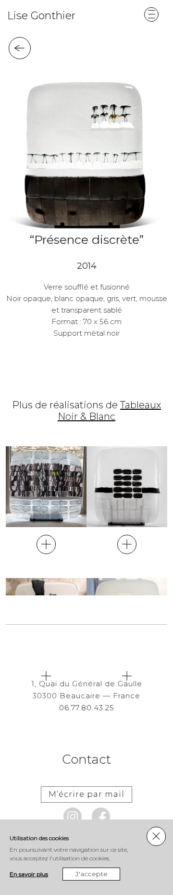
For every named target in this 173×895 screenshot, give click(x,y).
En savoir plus (29, 874)
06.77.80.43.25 (86, 707)
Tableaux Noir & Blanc (109, 410)
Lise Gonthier (41, 15)
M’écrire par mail (86, 794)
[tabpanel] (85, 153)
